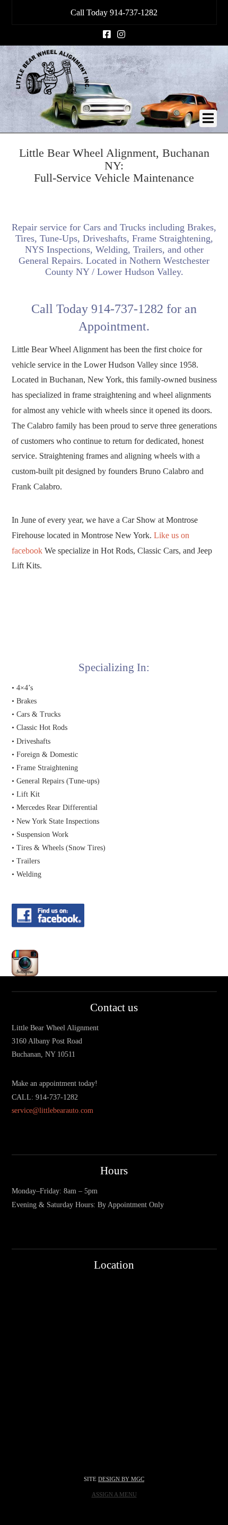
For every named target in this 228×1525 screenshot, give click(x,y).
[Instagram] (121, 34)
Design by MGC (121, 1479)
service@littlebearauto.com (52, 1110)
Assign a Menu (114, 1494)
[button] (208, 118)
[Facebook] (107, 34)
